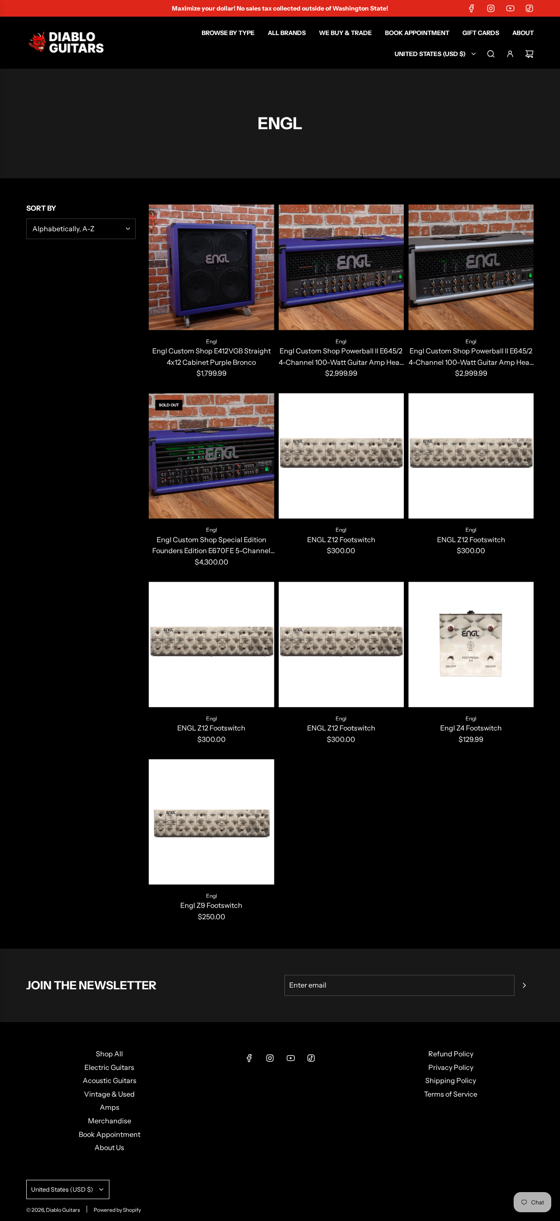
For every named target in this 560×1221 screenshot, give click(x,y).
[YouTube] (510, 8)
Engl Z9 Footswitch (211, 905)
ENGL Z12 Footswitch (341, 539)
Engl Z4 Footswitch (471, 727)
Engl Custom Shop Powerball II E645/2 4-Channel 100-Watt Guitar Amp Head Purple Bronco (341, 357)
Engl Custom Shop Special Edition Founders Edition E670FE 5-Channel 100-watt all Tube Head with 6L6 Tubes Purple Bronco (211, 546)
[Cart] (529, 54)
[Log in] (510, 54)
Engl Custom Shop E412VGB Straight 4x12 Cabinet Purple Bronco (211, 356)
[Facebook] (471, 8)
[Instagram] (490, 8)
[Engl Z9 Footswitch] (211, 822)
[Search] (490, 54)
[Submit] (524, 985)
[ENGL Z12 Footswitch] (341, 456)
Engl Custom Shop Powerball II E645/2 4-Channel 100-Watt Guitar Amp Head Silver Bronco (471, 357)
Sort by (41, 208)
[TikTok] (529, 8)
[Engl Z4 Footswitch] (471, 644)
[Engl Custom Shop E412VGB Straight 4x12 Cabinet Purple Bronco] (211, 267)
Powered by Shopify (117, 1210)
